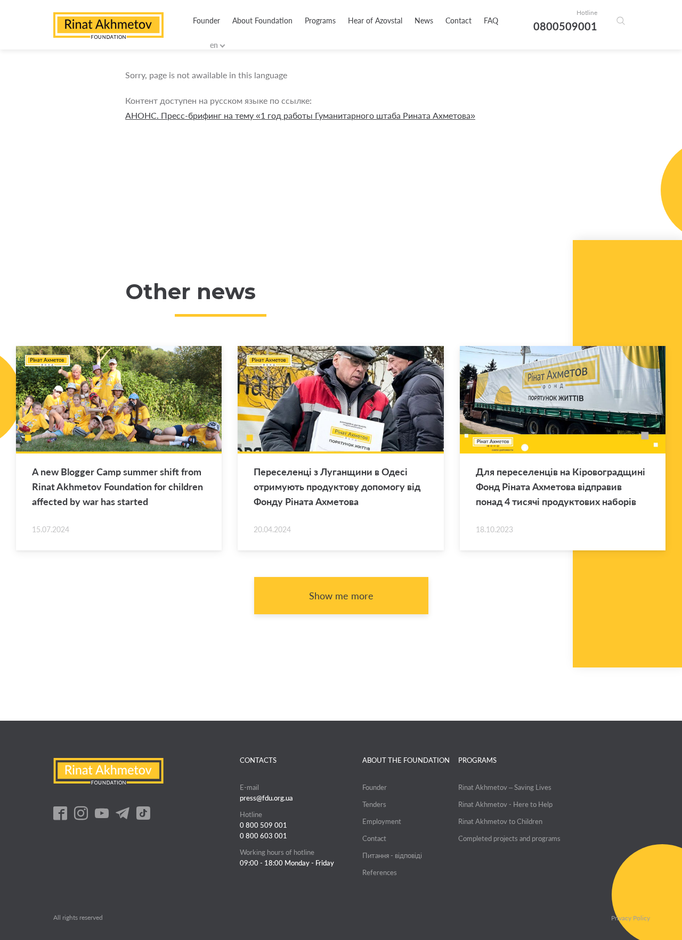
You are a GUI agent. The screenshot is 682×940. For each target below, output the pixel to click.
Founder (206, 20)
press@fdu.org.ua (266, 798)
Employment (381, 821)
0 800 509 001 (263, 825)
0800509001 (565, 26)
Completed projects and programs (509, 838)
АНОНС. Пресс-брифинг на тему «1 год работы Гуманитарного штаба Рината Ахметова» (300, 115)
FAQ (491, 20)
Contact (458, 20)
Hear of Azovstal (375, 20)
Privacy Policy (630, 918)
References (379, 872)
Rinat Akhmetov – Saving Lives (504, 787)
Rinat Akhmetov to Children (500, 821)
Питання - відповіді (392, 855)
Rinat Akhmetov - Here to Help (505, 804)
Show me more (341, 595)
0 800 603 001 (263, 835)
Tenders (374, 804)
